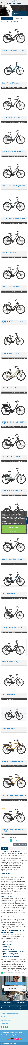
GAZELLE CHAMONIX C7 (10, 593)
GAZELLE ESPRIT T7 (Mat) (10, 353)
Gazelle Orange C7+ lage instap (13, 151)
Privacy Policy (10, 1035)
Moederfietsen (7, 944)
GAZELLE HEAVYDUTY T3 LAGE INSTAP (12, 830)
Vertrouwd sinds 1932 (7, 1006)
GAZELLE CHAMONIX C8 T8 (11, 694)
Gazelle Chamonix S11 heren (12, 559)
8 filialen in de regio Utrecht (20, 1007)
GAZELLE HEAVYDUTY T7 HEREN (13, 761)
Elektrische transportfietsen (11, 956)
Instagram (6, 1027)
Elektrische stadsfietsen (10, 955)
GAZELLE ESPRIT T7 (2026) (11, 456)
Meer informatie (6, 523)
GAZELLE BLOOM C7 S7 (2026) (12, 490)
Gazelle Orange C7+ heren (11, 117)
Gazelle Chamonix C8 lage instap (13, 186)
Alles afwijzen (14, 527)
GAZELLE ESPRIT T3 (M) (10, 662)
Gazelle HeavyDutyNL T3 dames (13, 50)
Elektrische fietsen (8, 949)
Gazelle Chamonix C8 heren (11, 287)
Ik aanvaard (14, 531)
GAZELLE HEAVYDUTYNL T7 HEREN (14, 795)
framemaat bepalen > (18, 973)
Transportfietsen (8, 948)
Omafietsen (6, 946)
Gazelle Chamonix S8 (9, 252)
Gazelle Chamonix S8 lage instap (13, 218)
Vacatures (18, 1035)
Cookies (3, 1035)
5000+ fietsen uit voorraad (7, 1003)
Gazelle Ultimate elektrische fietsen (13, 951)
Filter (7, 18)
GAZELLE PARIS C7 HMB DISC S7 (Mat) (13, 422)
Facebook (2, 1027)
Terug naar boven (20, 844)
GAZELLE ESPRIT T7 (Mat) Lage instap (12, 321)
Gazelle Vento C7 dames (10, 83)
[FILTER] (27, 522)
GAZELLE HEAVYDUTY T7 (10, 388)
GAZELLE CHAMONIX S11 (10, 729)
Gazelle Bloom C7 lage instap (12, 628)
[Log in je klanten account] (26, 2)
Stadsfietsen (7, 943)
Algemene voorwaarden (8, 1032)
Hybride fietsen (7, 941)
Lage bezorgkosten (21, 1002)
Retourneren (19, 1032)
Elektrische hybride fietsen (10, 953)
